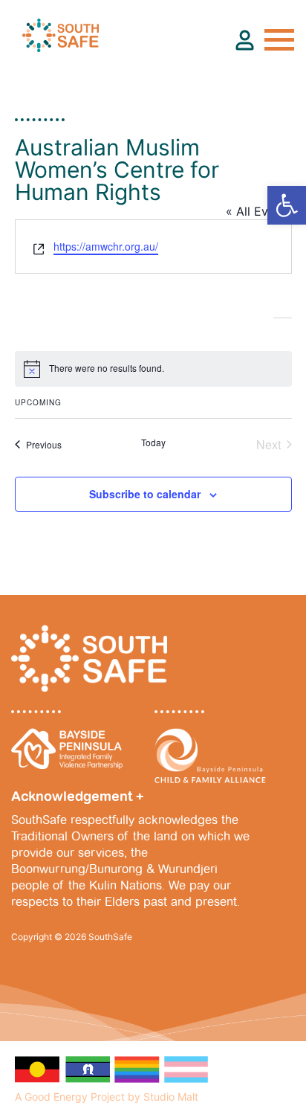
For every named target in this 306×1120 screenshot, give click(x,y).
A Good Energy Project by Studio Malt (106, 1096)
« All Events (259, 211)
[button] (286, 205)
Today (153, 442)
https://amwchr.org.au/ (105, 246)
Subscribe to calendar (145, 493)
